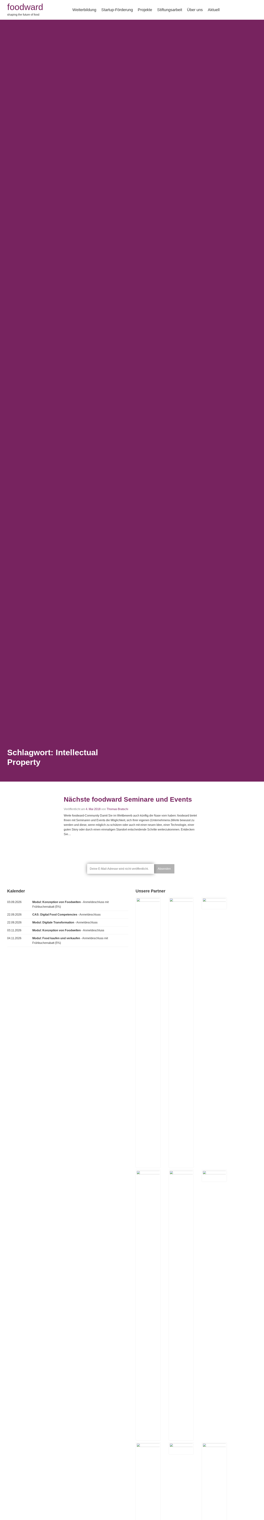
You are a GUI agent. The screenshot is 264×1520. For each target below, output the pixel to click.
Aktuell (214, 10)
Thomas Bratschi (117, 809)
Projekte (145, 10)
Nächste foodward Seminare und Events (128, 799)
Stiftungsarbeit (169, 10)
